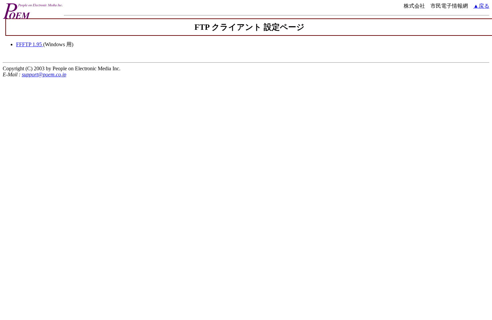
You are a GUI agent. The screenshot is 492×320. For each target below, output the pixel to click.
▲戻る (481, 6)
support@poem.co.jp (44, 74)
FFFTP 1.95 (29, 44)
